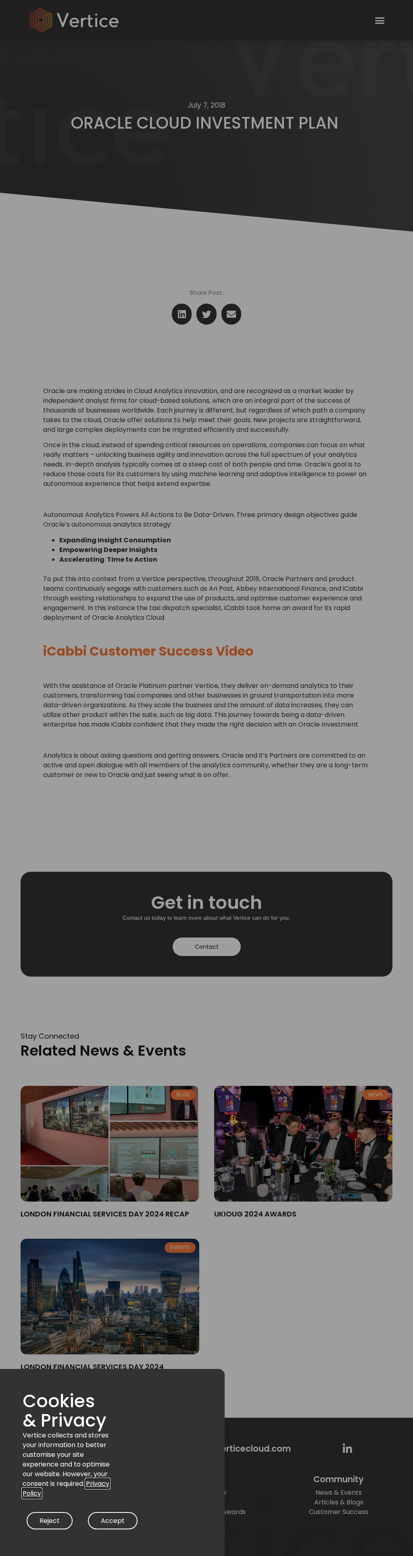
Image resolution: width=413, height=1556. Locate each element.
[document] (206, 778)
